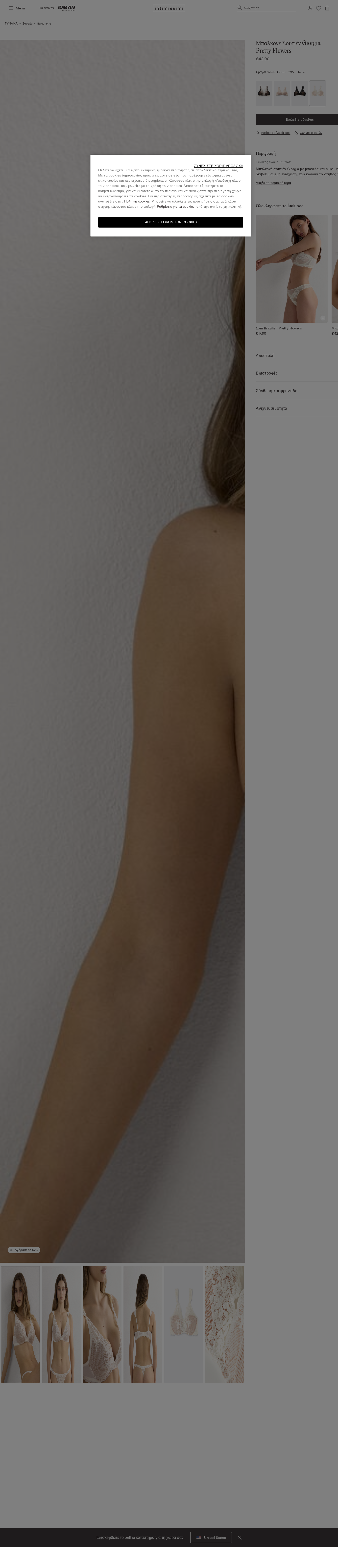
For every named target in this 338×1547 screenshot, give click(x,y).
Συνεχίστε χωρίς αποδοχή (218, 166)
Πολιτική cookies (136, 201)
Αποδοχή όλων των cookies (171, 222)
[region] (170, 195)
